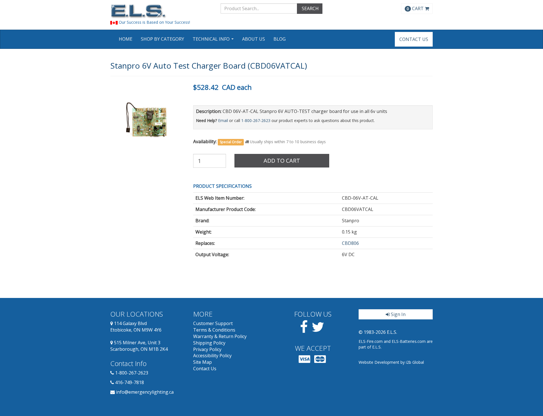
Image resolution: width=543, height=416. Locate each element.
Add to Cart (282, 160)
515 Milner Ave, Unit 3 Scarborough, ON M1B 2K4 (139, 345)
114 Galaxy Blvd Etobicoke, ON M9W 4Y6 (135, 326)
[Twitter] (318, 330)
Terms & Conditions (214, 330)
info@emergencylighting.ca (145, 392)
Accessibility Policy (212, 355)
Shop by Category (162, 39)
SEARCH (310, 8)
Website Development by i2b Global (391, 362)
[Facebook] (304, 330)
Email (223, 120)
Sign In (398, 314)
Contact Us (413, 39)
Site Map (202, 362)
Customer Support (213, 323)
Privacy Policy (207, 349)
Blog (279, 39)
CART (416, 8)
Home (125, 39)
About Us (253, 39)
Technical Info (214, 41)
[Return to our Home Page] (161, 11)
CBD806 (350, 243)
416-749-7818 (129, 382)
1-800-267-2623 (255, 120)
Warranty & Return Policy (220, 336)
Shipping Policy (209, 343)
